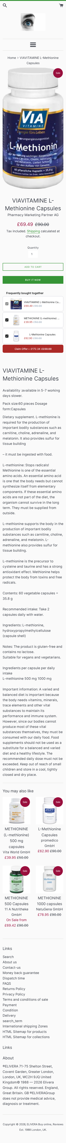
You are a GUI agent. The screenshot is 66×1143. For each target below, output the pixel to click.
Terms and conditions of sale (25, 1000)
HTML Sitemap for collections (26, 1037)
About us (10, 962)
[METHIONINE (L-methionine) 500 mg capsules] (16, 810)
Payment (10, 1005)
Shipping (33, 231)
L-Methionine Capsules (42, 334)
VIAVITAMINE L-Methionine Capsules (42, 302)
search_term (12, 1021)
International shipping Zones (25, 1026)
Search (8, 957)
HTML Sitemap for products (25, 1032)
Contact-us (12, 968)
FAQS (7, 984)
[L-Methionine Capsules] (50, 810)
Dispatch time (14, 978)
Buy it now (33, 279)
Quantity (33, 247)
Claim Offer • (33, 348)
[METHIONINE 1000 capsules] (50, 879)
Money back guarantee (21, 973)
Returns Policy (14, 989)
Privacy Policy (14, 994)
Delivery (9, 1016)
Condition (10, 1010)
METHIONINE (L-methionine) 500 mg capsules (42, 318)
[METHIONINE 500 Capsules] (16, 879)
